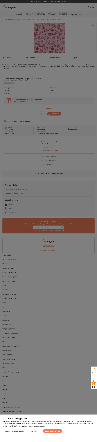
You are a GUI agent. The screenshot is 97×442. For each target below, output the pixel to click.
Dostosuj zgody (34, 431)
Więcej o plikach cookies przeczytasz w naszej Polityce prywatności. (24, 427)
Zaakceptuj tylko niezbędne (14, 431)
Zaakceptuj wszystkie (52, 431)
